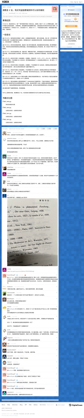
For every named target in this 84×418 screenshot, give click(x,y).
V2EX (4, 7)
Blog (21, 405)
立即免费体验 (71, 44)
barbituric (10, 286)
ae (8, 195)
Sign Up (76, 2)
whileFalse (10, 167)
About (3, 405)
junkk (8, 316)
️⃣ (38, 128)
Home (71, 2)
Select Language (61, 404)
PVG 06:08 (21, 413)
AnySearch (69, 47)
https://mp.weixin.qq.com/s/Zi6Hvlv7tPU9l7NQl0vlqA (20, 271)
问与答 (9, 7)
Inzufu (9, 132)
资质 (43, 128)
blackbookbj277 (11, 350)
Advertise (15, 405)
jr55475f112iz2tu (11, 138)
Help (8, 405)
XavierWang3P (12, 13)
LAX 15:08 (27, 413)
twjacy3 (9, 362)
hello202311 (10, 392)
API (26, 405)
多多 (55, 128)
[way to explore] (6, 1)
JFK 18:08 (32, 413)
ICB (8, 343)
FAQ (30, 405)
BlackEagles (10, 298)
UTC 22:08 (16, 413)
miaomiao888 (11, 292)
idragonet (10, 337)
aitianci (9, 189)
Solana (35, 405)
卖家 (49, 128)
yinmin (9, 173)
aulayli (9, 155)
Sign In (80, 2)
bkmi (8, 181)
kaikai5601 (10, 356)
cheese (9, 306)
